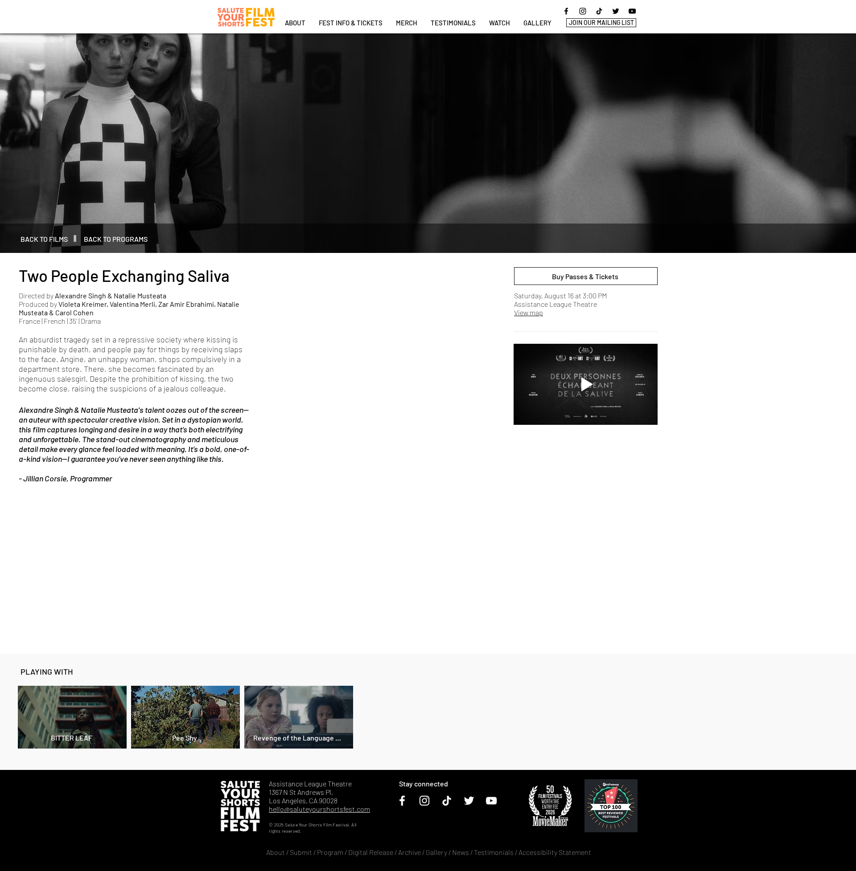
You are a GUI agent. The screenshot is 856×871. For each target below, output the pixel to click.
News (460, 852)
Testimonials (494, 852)
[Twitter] (615, 11)
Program (330, 852)
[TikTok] (599, 11)
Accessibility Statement (555, 852)
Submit (301, 852)
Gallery (436, 852)
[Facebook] (566, 11)
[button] (350, 22)
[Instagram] (582, 11)
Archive (409, 852)
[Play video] (586, 384)
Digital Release (370, 852)
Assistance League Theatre (555, 304)
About (275, 852)
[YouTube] (632, 11)
